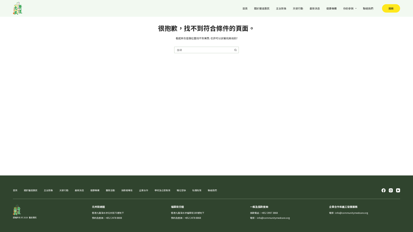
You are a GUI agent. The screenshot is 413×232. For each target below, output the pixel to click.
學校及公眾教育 (162, 190)
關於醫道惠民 (262, 8)
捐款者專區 (127, 190)
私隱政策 (196, 190)
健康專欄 (331, 8)
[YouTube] (398, 190)
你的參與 (348, 8)
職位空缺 (181, 190)
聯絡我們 (368, 8)
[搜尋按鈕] (235, 50)
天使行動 (298, 8)
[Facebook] (384, 190)
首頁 (245, 8)
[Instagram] (391, 190)
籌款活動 (110, 190)
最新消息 (315, 8)
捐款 (391, 8)
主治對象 (281, 8)
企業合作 (143, 190)
